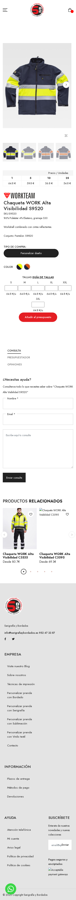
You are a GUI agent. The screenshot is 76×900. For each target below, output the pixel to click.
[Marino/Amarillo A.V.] (19, 266)
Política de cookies (18, 865)
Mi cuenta (13, 839)
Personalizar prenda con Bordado (19, 695)
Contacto (12, 745)
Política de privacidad (20, 856)
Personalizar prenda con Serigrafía (19, 708)
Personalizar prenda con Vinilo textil (19, 734)
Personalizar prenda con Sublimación (19, 721)
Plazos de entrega (18, 779)
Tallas (38, 277)
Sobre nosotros (16, 675)
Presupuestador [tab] (18, 357)
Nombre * (12, 398)
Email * (11, 414)
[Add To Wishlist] (31, 514)
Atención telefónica (19, 830)
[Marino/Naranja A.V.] (27, 266)
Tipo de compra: (15, 247)
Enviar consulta (14, 478)
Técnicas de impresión (21, 684)
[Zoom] (66, 136)
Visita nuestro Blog (18, 666)
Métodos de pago (18, 788)
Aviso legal (13, 847)
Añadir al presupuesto (38, 317)
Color (8, 267)
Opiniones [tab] (14, 364)
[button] (66, 84)
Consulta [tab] (14, 350)
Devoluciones (15, 796)
